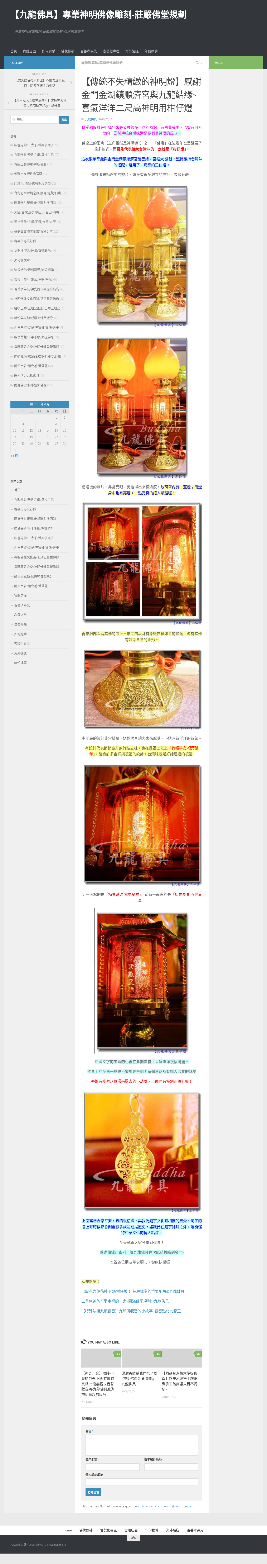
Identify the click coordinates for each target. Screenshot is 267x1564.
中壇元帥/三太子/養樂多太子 (34, 145)
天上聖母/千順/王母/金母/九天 (35, 222)
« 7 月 (14, 456)
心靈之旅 (20, 615)
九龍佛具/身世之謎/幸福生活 (34, 155)
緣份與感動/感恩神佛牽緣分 (102, 63)
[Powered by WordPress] (25, 1544)
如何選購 (48, 51)
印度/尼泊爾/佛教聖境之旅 (32, 183)
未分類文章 (22, 260)
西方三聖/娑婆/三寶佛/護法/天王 (36, 327)
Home (67, 1530)
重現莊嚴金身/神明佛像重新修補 (36, 347)
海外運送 (132, 51)
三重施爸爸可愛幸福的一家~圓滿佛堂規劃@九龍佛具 (125, 1301)
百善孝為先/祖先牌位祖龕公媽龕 (36, 289)
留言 (89, 1431)
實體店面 (29, 51)
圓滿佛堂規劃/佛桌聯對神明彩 (35, 203)
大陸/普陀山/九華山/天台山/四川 (36, 212)
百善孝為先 (88, 51)
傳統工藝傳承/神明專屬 (30, 164)
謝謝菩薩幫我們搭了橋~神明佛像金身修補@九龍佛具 (139, 1378)
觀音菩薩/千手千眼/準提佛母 (34, 337)
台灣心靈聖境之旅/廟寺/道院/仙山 (37, 193)
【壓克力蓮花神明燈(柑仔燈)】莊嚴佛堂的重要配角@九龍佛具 (132, 1291)
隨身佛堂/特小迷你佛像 (30, 385)
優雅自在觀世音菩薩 (28, 174)
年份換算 (151, 51)
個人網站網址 (94, 1475)
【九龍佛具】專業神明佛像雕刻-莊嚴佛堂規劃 (98, 14)
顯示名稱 (92, 1459)
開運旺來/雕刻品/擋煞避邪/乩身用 (37, 356)
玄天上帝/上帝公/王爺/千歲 (33, 279)
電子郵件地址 (154, 1459)
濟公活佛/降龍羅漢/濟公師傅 (34, 270)
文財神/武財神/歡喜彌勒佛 (32, 251)
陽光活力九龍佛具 (26, 375)
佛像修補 (67, 51)
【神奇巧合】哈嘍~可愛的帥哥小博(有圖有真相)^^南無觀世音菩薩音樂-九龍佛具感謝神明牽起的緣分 (98, 1384)
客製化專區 (111, 51)
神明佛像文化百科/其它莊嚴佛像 (36, 299)
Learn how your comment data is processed (163, 1506)
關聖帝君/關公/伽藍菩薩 (31, 366)
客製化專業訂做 (25, 241)
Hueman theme (57, 1544)
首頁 (13, 51)
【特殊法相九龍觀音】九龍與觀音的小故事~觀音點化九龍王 (131, 1311)
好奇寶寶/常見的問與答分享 (33, 231)
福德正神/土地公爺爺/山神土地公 (37, 308)
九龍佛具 (91, 119)
